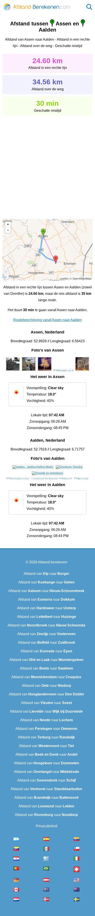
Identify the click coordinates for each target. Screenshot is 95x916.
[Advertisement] (47, 164)
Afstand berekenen (52, 562)
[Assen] (13, 371)
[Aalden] (33, 466)
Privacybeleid (46, 826)
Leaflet (64, 278)
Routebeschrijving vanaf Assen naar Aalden (47, 320)
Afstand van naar (46, 573)
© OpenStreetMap (80, 278)
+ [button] (8, 224)
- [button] (8, 230)
